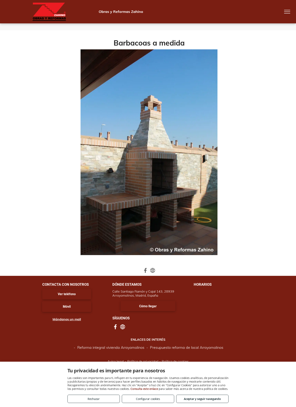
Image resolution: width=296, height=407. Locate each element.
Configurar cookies (148, 399)
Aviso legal (116, 361)
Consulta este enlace (144, 389)
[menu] (287, 11)
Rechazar (94, 399)
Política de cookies (175, 361)
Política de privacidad (142, 361)
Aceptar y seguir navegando (202, 399)
